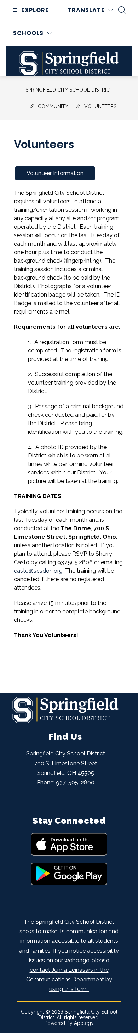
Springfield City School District (69, 90)
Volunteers (100, 106)
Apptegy (84, 1023)
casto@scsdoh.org (38, 570)
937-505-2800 (75, 782)
